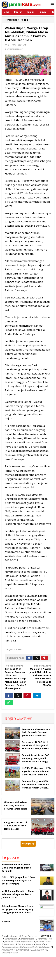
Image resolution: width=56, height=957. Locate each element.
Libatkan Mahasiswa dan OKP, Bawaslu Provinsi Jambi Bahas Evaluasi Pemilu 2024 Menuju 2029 (15, 809)
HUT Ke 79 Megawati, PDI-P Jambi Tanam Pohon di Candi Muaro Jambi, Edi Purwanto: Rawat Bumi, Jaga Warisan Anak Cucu (36, 774)
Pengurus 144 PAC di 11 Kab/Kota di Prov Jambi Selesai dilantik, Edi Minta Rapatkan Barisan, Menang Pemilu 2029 (36, 748)
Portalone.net (23, 949)
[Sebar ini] (9, 695)
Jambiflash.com (27, 938)
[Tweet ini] (18, 695)
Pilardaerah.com (25, 944)
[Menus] (52, 4)
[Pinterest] (44, 658)
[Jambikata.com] (21, 4)
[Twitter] (36, 658)
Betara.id (40, 944)
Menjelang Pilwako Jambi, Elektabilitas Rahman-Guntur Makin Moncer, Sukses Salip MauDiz (40, 675)
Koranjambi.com (45, 938)
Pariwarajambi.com (10, 947)
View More (28, 843)
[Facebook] (29, 658)
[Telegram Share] (37, 695)
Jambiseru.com (11, 941)
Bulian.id (45, 947)
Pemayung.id (7, 949)
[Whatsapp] (9, 702)
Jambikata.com (42, 941)
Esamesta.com (8, 944)
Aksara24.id (38, 949)
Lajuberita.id (26, 941)
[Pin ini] (27, 695)
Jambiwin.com (11, 938)
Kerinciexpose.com (10, 952)
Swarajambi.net (30, 947)
